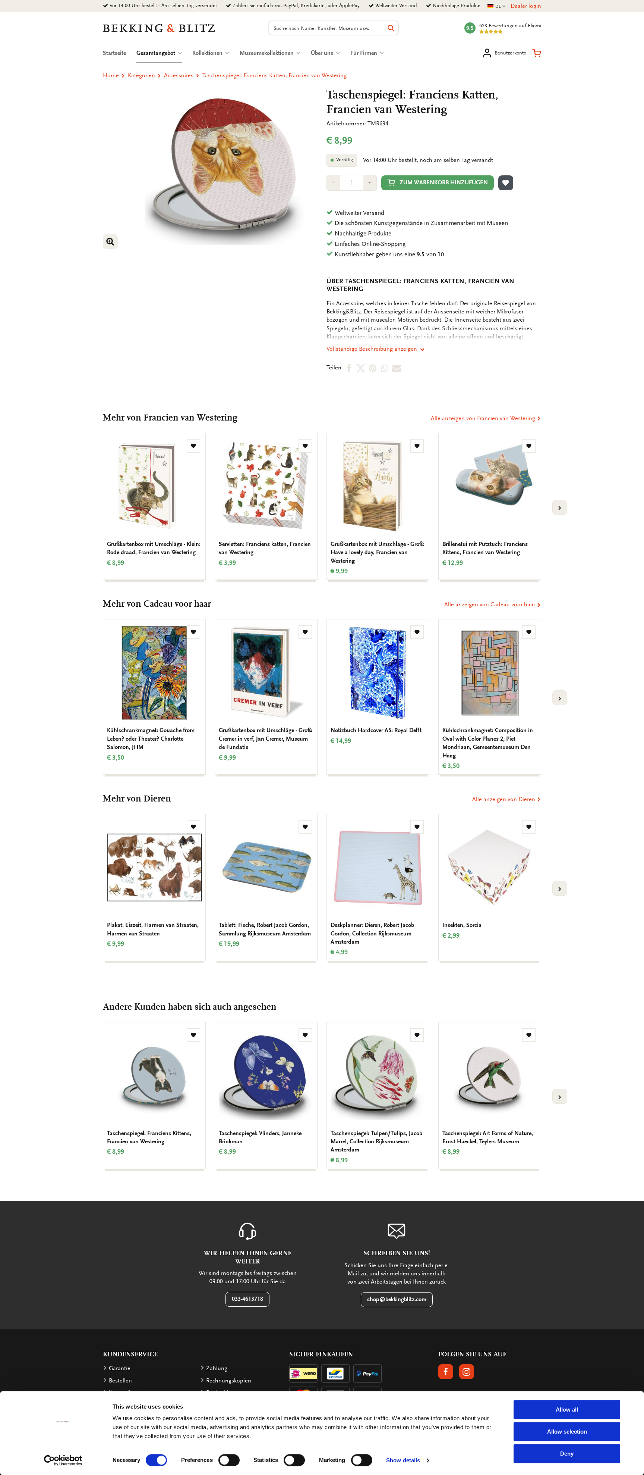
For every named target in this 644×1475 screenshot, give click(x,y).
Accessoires (178, 75)
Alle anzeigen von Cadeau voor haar (490, 604)
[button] (536, 53)
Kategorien (141, 75)
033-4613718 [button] (247, 1299)
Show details (403, 1460)
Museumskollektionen (267, 53)
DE (496, 6)
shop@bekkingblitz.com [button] (396, 1299)
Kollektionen (208, 53)
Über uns (323, 53)
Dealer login (526, 6)
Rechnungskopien (228, 1380)
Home (111, 75)
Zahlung (216, 1368)
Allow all (567, 1409)
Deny (567, 1453)
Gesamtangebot (159, 53)
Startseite (114, 53)
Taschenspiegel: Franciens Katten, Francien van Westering (274, 75)
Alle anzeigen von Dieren (504, 799)
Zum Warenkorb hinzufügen (444, 182)
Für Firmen (364, 53)
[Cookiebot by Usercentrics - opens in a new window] (63, 1460)
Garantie (119, 1368)
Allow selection (567, 1431)
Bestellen (120, 1380)
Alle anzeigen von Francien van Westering (484, 418)
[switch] (229, 1460)
